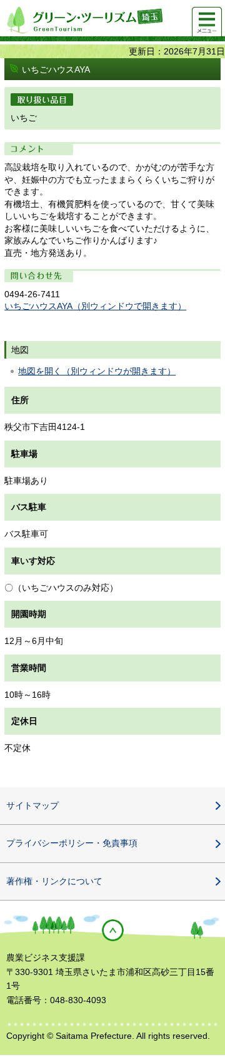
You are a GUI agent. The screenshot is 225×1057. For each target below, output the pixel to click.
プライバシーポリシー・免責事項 (72, 843)
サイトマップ (32, 805)
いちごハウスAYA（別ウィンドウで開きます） (95, 306)
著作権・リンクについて (54, 881)
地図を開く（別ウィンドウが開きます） (97, 371)
